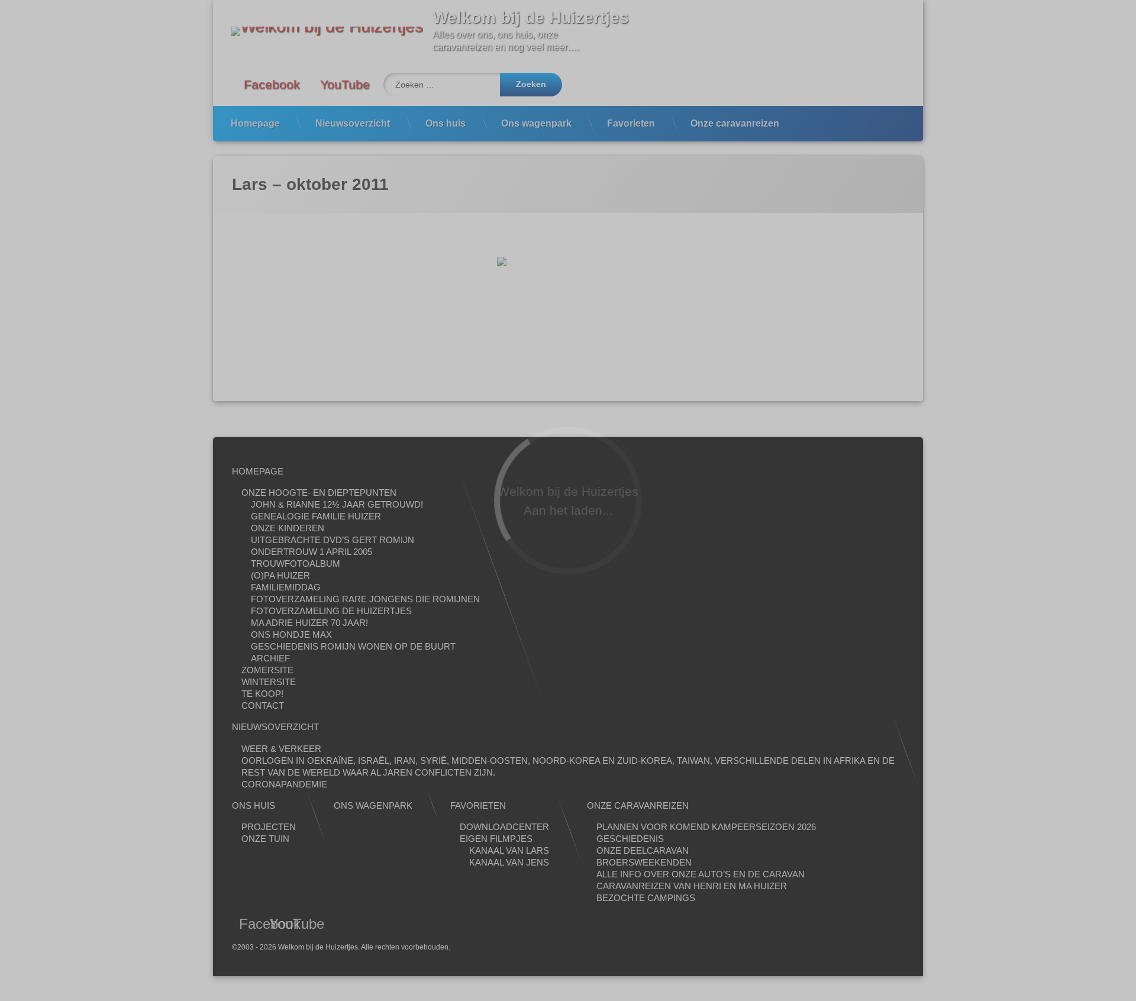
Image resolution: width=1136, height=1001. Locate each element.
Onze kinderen (287, 528)
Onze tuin (265, 839)
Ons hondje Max (291, 634)
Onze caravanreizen (734, 123)
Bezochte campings (645, 898)
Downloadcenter (504, 827)
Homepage (255, 123)
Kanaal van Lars (509, 850)
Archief (270, 658)
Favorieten (631, 123)
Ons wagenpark (536, 123)
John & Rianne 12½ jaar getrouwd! (337, 504)
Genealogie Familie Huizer (316, 516)
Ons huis (445, 123)
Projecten (268, 827)
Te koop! (262, 694)
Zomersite (267, 670)
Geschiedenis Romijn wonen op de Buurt (353, 646)
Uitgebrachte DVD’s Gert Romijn (332, 540)
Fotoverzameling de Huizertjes (331, 611)
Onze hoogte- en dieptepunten (318, 492)
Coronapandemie (284, 784)
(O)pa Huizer (280, 575)
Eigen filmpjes (496, 839)
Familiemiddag (286, 587)
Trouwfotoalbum (295, 563)
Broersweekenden (644, 862)
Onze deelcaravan (642, 850)
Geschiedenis (630, 839)
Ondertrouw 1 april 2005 (311, 552)
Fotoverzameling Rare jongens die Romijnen (365, 599)
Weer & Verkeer (281, 749)
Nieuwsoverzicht (352, 123)
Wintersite (268, 682)
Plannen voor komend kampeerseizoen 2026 (706, 827)
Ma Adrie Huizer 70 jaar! (309, 623)
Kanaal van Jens (509, 862)
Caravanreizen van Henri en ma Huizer (691, 886)
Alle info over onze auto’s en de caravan (700, 874)
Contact (262, 705)
